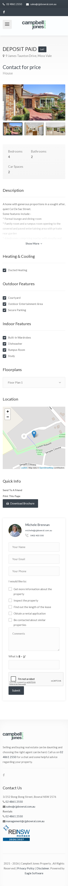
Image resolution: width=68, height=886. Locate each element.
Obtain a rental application (30, 613)
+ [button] (8, 411)
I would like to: (18, 581)
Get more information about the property (33, 591)
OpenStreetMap (46, 467)
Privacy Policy (25, 868)
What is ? (17, 656)
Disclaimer (42, 868)
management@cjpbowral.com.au (25, 821)
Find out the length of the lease (32, 607)
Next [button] (54, 107)
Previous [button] (13, 107)
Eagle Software (34, 873)
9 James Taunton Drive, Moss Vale (28, 56)
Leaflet (24, 467)
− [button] (8, 417)
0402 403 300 (37, 535)
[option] (34, 102)
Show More (33, 243)
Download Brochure (22, 503)
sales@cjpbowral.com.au (43, 4)
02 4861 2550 (14, 4)
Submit (16, 690)
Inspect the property (26, 600)
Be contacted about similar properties (30, 622)
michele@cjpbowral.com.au (38, 530)
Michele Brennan (37, 525)
